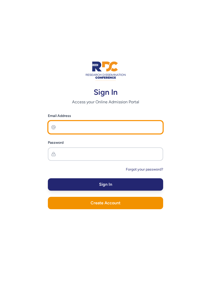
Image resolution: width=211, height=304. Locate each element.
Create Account (105, 202)
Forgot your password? (144, 169)
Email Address (59, 116)
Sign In (105, 184)
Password (56, 142)
